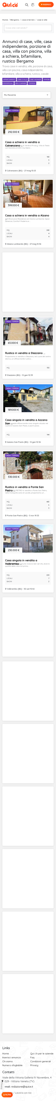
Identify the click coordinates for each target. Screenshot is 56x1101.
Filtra (8, 1094)
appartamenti (9, 79)
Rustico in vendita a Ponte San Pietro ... (24, 488)
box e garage (20, 83)
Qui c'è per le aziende (42, 1053)
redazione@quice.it (22, 1086)
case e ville (23, 79)
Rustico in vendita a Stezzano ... (25, 353)
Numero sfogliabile (12, 1065)
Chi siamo (7, 1061)
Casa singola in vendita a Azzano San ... (26, 421)
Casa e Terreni (12, 111)
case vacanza (35, 79)
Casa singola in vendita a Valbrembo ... (21, 562)
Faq (32, 1057)
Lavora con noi (23, 1092)
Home (5, 1053)
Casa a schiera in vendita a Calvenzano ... (22, 143)
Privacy (34, 1065)
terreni (31, 83)
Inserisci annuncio (11, 1057)
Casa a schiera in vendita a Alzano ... (27, 217)
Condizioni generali (40, 1061)
